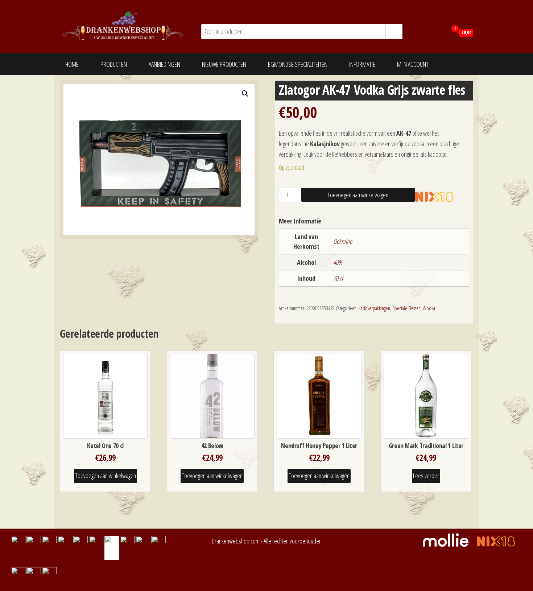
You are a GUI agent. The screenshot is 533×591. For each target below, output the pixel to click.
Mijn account (413, 64)
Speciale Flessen (406, 308)
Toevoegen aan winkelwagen (357, 194)
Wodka (429, 308)
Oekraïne (342, 241)
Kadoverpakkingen (374, 308)
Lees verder (426, 475)
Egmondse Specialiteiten (297, 64)
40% (337, 262)
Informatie (362, 64)
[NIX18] (439, 196)
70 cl (338, 278)
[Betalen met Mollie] (449, 539)
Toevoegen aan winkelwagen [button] (105, 475)
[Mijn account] (440, 31)
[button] (245, 93)
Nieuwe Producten (224, 64)
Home (72, 64)
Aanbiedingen (164, 64)
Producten (113, 64)
